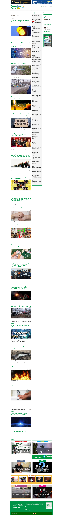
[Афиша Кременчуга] (31, 475)
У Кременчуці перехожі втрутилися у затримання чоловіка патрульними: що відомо (36, 51)
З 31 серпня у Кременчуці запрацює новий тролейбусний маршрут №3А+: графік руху (36, 26)
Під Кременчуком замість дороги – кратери (21, 495)
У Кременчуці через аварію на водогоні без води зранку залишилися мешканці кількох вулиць (36, 152)
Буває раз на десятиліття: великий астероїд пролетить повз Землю (19, 414)
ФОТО (28, 10)
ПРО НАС (46, 10)
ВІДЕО (31, 10)
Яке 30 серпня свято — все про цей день (36, 107)
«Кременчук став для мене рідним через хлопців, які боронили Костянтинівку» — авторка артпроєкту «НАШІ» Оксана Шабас (21, 469)
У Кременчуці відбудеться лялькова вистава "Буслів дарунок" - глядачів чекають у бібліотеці (19, 177)
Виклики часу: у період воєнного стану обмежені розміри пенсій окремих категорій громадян (20, 246)
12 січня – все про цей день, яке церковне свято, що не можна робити (20, 432)
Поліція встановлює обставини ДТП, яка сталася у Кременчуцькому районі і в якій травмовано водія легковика (36, 82)
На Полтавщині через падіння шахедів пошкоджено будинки (20, 347)
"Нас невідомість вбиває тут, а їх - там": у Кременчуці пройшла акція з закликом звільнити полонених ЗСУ (21, 199)
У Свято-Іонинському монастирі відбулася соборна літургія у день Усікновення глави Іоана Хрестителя (36, 158)
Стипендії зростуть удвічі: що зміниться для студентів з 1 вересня (36, 181)
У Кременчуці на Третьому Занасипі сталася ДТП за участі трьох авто (19, 63)
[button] (12, 448)
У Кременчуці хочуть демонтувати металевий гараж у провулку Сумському (36, 45)
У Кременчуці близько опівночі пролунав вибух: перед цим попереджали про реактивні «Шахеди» (36, 110)
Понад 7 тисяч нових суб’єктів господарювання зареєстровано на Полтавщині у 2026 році (36, 136)
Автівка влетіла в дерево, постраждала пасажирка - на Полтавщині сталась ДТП (21, 305)
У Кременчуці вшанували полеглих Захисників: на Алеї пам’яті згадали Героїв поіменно (36, 148)
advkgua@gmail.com (15, 510)
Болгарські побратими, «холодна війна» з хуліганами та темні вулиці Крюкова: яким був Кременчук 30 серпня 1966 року (36, 78)
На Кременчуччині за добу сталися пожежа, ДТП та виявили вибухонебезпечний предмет (36, 101)
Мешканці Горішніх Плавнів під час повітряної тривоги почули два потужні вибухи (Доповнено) (36, 128)
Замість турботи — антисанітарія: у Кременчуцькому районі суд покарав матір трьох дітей (36, 62)
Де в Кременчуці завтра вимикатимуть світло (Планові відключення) (20, 97)
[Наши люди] (21, 460)
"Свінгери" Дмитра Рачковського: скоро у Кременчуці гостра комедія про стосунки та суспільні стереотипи (21, 134)
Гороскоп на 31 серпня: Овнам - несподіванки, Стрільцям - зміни (36, 39)
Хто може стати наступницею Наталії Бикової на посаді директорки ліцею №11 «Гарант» (36, 48)
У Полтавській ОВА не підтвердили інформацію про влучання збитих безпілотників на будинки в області (19, 287)
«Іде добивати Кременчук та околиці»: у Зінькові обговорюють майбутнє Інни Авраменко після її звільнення (36, 132)
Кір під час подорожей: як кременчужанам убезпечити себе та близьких (21, 208)
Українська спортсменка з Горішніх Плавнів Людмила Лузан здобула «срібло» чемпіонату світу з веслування (36, 36)
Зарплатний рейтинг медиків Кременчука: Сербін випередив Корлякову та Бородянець (36, 95)
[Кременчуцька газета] (16, 7)
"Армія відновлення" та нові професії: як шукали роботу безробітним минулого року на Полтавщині (20, 115)
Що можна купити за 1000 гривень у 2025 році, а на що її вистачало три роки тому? (21, 407)
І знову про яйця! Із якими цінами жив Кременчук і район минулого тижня (20, 225)
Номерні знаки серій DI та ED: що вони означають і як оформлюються (47, 34)
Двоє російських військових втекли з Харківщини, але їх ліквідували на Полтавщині (36, 55)
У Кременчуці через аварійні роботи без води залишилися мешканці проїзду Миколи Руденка (36, 105)
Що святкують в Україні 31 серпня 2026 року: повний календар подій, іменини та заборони (36, 16)
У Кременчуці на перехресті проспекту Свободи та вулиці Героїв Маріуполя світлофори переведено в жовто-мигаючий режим (20, 22)
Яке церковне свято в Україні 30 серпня (36, 118)
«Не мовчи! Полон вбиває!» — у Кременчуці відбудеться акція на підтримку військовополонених (36, 175)
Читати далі (12, 323)
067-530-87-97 (21, 505)
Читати (47, 46)
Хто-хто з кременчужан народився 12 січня (20, 326)
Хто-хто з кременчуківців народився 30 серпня (36, 89)
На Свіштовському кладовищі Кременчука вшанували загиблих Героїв (36, 167)
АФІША (35, 10)
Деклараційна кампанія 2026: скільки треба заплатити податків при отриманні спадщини (36, 71)
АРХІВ (43, 10)
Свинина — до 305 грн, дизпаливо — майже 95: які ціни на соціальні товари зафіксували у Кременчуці (36, 178)
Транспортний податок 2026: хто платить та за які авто (36, 32)
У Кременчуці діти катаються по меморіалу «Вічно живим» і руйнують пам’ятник (36, 145)
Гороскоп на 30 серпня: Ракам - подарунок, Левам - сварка (36, 98)
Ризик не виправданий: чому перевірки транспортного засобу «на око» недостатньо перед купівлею (36, 139)
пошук (47, 14)
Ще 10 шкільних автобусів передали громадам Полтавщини (36, 42)
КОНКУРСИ (39, 10)
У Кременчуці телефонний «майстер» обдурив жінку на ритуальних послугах (35, 92)
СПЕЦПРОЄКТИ (23, 10)
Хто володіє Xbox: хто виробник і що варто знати (36, 142)
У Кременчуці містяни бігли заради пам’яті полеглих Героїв (35, 161)
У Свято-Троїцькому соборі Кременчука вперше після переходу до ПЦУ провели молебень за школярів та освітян (36, 58)
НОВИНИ (18, 10)
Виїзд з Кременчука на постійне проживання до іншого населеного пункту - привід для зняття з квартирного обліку (21, 155)
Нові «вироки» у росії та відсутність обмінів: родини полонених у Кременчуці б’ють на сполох (36, 74)
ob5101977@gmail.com (15, 505)
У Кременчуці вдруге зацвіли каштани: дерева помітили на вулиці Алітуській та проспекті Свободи (36, 86)
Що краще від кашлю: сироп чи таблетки (36, 164)
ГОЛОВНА (13, 10)
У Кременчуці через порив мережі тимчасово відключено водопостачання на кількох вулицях (20, 387)
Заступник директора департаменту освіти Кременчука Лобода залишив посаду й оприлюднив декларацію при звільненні (21, 450)
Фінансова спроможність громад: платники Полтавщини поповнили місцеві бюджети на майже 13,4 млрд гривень (36, 29)
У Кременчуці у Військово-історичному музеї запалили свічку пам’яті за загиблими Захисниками (36, 155)
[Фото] (42, 485)
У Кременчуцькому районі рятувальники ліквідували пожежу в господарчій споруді (21, 367)
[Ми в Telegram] (42, 457)
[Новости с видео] (42, 460)
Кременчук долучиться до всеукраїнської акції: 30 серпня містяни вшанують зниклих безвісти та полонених (36, 171)
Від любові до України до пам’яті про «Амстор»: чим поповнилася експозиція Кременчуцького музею (36, 184)
